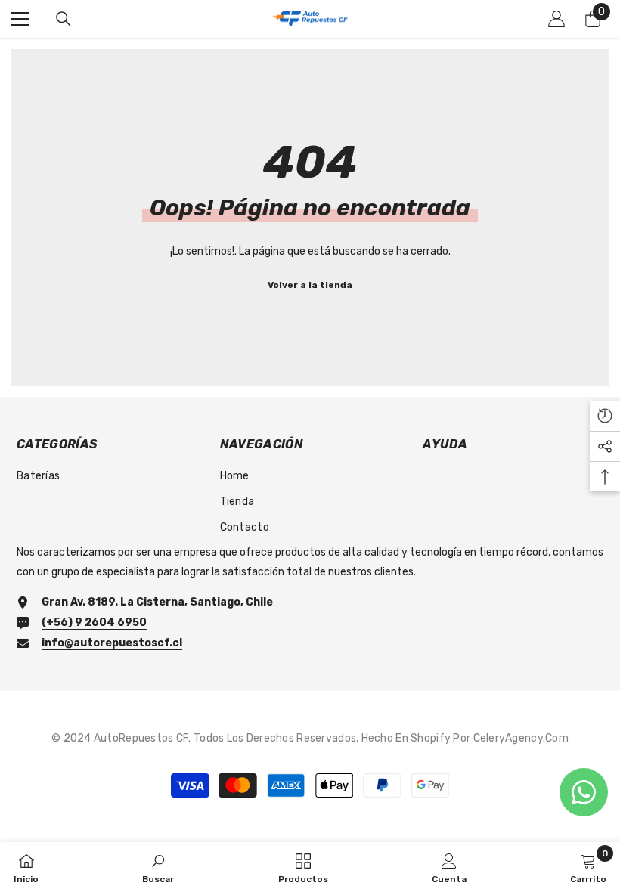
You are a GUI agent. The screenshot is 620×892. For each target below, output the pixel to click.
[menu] (20, 19)
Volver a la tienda (310, 285)
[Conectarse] (556, 19)
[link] (158, 867)
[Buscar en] (63, 19)
